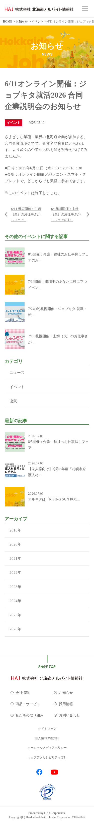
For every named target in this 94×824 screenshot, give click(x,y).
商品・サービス (28, 704)
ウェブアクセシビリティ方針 (47, 757)
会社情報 (23, 693)
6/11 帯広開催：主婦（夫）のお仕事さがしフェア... (26, 214)
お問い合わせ (69, 715)
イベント (17, 387)
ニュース (17, 373)
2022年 (15, 573)
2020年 (15, 544)
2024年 (15, 601)
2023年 (15, 587)
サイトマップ (47, 728)
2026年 (15, 629)
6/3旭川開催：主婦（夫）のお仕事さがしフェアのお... (65, 214)
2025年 (15, 615)
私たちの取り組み (30, 715)
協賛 (13, 401)
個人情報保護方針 (47, 738)
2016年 (15, 530)
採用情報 (66, 704)
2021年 (15, 559)
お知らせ (66, 693)
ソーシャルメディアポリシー (47, 747)
